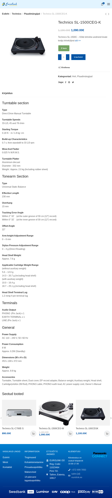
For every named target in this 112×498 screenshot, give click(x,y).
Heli (74, 76)
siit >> (78, 40)
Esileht (5, 14)
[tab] (7, 93)
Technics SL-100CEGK (87, 428)
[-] (59, 57)
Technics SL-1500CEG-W (51, 428)
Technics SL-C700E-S (13, 428)
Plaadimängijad (32, 14)
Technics (16, 14)
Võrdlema (65, 67)
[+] (67, 57)
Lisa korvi (78, 57)
